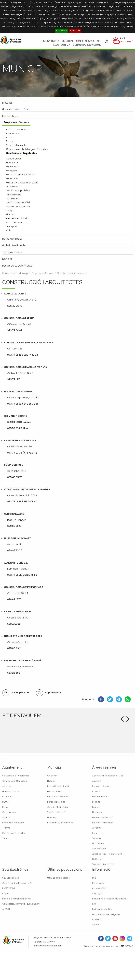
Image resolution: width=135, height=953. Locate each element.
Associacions (99, 848)
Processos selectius (13, 822)
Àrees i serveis (85, 41)
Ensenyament (99, 796)
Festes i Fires (54, 791)
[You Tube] (115, 938)
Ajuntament (51, 41)
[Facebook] (101, 699)
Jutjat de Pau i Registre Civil (107, 853)
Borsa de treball (56, 801)
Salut (94, 833)
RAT (94, 903)
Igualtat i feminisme (102, 822)
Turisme (96, 838)
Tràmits (6, 827)
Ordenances (9, 812)
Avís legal (97, 893)
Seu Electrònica (10, 877)
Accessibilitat (99, 888)
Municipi (67, 41)
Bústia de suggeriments (60, 822)
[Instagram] (122, 938)
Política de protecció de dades (109, 898)
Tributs (5, 838)
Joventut (96, 827)
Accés (95, 924)
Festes (95, 807)
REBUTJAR (75, 30)
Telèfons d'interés (57, 812)
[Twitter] (110, 699)
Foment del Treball (102, 817)
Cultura (96, 791)
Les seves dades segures (106, 914)
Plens (5, 807)
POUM (5, 801)
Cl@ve (5, 893)
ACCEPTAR (61, 30)
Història (51, 781)
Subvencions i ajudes (13, 833)
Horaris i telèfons (11, 791)
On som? (52, 775)
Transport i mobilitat (103, 864)
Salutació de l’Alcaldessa (15, 775)
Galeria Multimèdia (57, 807)
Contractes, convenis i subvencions (21, 903)
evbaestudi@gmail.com (20, 666)
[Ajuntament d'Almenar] (11, 40)
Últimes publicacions (87, 44)
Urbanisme (98, 843)
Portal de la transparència (16, 898)
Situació (6, 786)
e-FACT (6, 909)
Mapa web (98, 883)
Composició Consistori (14, 781)
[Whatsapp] (128, 699)
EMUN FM (97, 859)
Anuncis (6, 817)
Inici (13, 273)
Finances (97, 812)
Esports (96, 801)
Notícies (51, 817)
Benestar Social (100, 786)
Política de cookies (102, 909)
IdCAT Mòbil (8, 888)
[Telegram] (119, 699)
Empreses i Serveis (43, 273)
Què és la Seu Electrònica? (16, 883)
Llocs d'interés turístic (58, 786)
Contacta (7, 796)
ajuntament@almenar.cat (47, 945)
